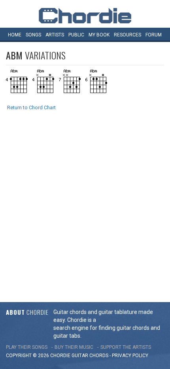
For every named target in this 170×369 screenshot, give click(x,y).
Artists (54, 35)
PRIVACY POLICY (130, 355)
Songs (33, 35)
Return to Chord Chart (31, 107)
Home (14, 35)
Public (76, 35)
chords (98, 355)
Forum (153, 35)
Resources (127, 35)
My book (99, 35)
